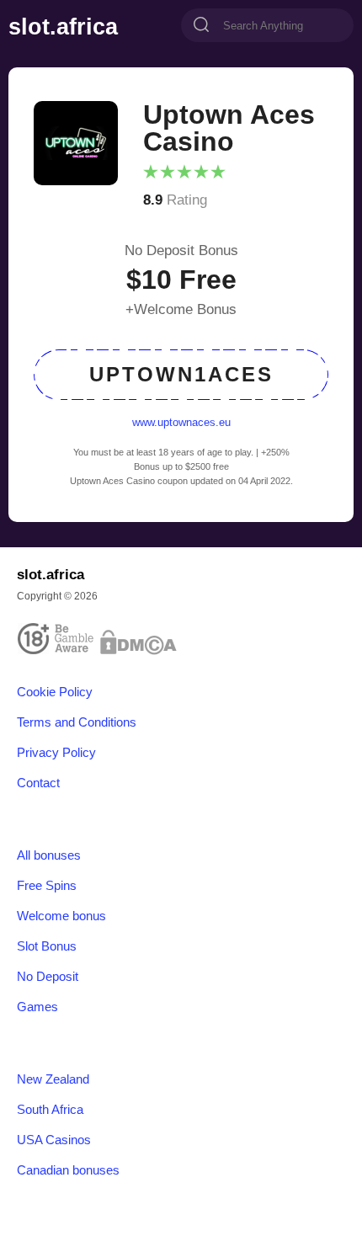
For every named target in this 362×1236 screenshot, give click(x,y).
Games (37, 1007)
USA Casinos (54, 1140)
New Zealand (53, 1079)
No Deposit (47, 976)
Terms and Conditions (76, 722)
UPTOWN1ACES (181, 374)
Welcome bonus (61, 916)
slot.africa (63, 27)
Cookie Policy (55, 692)
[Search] (201, 26)
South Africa (50, 1109)
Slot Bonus (47, 946)
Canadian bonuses (68, 1170)
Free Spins (47, 885)
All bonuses (49, 855)
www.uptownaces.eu (181, 422)
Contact (38, 783)
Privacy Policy (56, 752)
